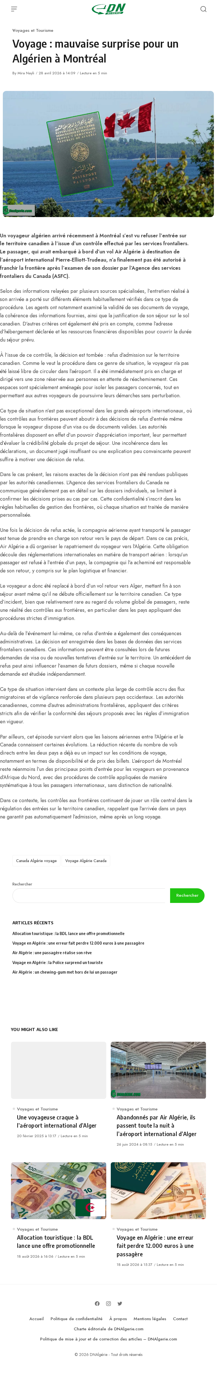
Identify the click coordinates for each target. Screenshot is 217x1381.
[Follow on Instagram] (108, 1304)
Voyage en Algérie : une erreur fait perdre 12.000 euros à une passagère (78, 943)
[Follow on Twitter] (120, 1304)
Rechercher (22, 884)
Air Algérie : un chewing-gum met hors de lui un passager (65, 972)
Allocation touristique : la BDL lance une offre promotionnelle (68, 933)
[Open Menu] (14, 9)
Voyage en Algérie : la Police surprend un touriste (57, 962)
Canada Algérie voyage (36, 861)
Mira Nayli (26, 73)
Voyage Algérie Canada (86, 861)
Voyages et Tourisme (32, 30)
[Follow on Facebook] (97, 1304)
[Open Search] (203, 9)
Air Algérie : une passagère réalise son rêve (52, 952)
